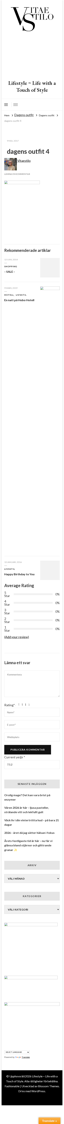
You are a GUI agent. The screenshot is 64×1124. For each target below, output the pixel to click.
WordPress (38, 1091)
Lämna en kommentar (17, 174)
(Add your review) (16, 637)
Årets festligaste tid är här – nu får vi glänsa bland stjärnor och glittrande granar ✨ (28, 845)
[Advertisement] (32, 56)
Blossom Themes (48, 1086)
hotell (9, 295)
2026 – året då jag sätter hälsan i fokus (29, 832)
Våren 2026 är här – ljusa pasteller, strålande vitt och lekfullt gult (26, 810)
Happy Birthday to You (19, 574)
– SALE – (9, 271)
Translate (26, 1057)
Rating (9, 705)
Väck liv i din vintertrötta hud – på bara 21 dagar (31, 822)
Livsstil (21, 295)
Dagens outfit (24, 115)
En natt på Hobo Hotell (19, 300)
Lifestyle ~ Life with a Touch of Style (32, 86)
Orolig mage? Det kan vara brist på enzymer (27, 797)
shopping (10, 266)
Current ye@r (14, 757)
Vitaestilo (24, 161)
